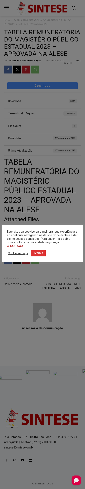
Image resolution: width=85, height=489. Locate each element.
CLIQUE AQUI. (15, 246)
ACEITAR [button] (38, 253)
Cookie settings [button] (18, 253)
